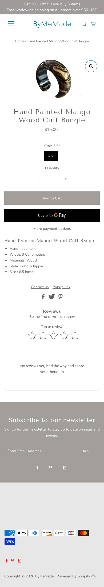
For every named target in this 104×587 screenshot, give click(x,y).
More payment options (52, 228)
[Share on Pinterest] (60, 298)
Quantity (52, 168)
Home (19, 41)
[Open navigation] (15, 23)
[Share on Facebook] (44, 298)
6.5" (51, 156)
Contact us (40, 287)
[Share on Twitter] (52, 298)
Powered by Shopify (73, 576)
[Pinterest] (50, 468)
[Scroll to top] (93, 576)
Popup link (61, 287)
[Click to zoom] (91, 66)
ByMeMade (52, 24)
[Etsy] (64, 468)
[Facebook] (37, 468)
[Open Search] (84, 24)
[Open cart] (93, 23)
